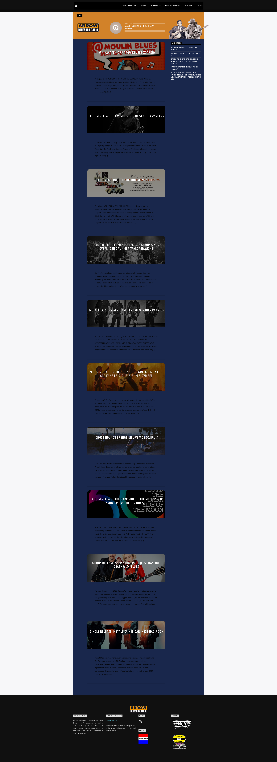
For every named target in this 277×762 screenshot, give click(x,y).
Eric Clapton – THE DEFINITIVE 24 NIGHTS (126, 180)
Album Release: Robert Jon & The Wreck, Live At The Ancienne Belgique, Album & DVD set (126, 374)
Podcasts (188, 5)
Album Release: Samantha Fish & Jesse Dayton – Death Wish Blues (127, 564)
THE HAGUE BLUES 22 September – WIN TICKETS (184, 48)
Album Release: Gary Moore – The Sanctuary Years (127, 116)
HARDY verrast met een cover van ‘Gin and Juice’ (184, 68)
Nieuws (143, 5)
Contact (200, 5)
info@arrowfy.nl (111, 720)
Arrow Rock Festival (129, 5)
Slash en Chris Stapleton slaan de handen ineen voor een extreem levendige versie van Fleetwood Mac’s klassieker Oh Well (186, 76)
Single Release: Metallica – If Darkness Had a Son (126, 631)
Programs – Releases (172, 5)
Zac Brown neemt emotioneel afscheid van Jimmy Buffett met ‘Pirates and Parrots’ (185, 61)
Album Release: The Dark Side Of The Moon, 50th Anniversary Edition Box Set (127, 501)
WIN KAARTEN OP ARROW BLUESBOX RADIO (127, 52)
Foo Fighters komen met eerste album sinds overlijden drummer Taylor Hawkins (126, 246)
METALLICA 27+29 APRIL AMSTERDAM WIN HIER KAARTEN (126, 310)
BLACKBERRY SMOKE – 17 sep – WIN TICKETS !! (185, 54)
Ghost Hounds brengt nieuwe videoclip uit (127, 437)
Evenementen (156, 5)
